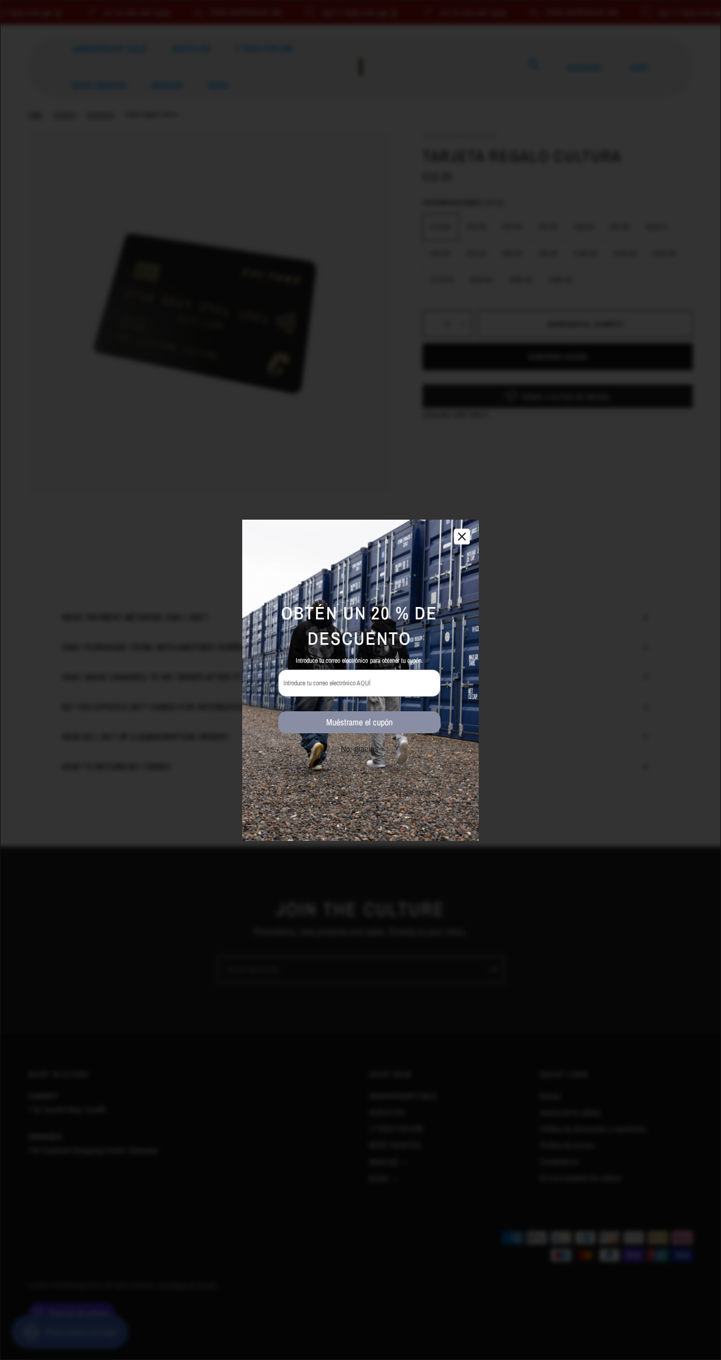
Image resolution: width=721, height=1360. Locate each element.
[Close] (462, 536)
